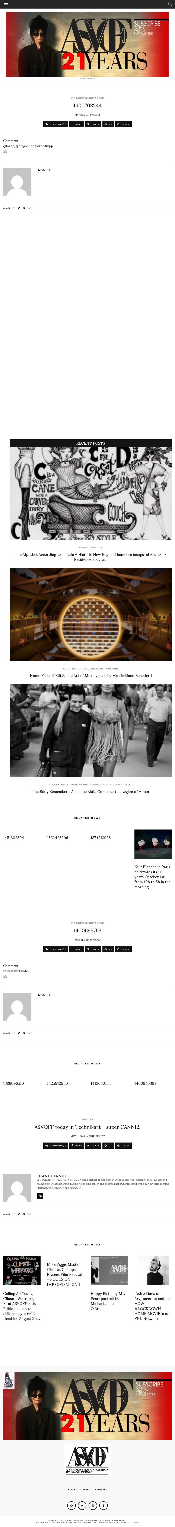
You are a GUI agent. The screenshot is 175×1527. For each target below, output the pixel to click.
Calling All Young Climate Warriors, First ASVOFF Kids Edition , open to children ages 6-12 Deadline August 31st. (21, 1305)
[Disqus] (87, 274)
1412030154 (101, 1083)
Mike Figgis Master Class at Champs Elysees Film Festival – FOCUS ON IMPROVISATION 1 (64, 1274)
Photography (111, 784)
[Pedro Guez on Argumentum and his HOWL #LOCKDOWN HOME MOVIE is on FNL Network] (153, 1270)
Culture (112, 668)
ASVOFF (87, 1119)
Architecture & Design (80, 668)
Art (102, 668)
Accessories (58, 784)
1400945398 (145, 1083)
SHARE (78, 124)
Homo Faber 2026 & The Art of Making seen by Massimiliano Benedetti (91, 675)
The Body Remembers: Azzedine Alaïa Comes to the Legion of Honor (91, 791)
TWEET (95, 124)
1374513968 (101, 837)
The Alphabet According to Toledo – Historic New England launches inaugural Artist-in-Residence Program (90, 556)
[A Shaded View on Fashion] (87, 44)
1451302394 (13, 837)
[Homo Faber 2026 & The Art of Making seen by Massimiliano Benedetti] (91, 614)
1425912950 (57, 1083)
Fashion (76, 784)
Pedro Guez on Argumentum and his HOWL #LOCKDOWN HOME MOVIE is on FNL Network (152, 1305)
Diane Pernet (97, 1135)
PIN (110, 124)
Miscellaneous (90, 547)
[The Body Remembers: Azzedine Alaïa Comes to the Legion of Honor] (91, 730)
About (85, 1489)
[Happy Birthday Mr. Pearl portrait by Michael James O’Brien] (109, 1270)
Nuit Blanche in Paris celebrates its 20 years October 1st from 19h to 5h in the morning (152, 876)
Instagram (79, 97)
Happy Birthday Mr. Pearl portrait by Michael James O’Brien (108, 1300)
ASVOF (97, 114)
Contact (101, 1489)
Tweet (128, 784)
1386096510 (13, 1083)
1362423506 (57, 837)
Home (71, 1489)
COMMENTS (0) (57, 124)
